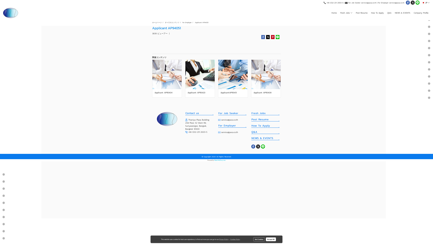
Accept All (271, 239)
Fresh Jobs (345, 12)
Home (334, 12)
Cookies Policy (235, 239)
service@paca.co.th (368, 2)
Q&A (389, 12)
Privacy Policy (223, 239)
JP (426, 2)
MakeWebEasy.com (220, 160)
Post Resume (362, 12)
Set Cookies (259, 239)
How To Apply (377, 12)
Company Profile (421, 12)
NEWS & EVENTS (402, 12)
